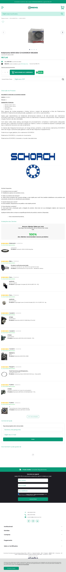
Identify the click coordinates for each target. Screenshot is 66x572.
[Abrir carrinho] (62, 7)
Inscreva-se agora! (33, 474)
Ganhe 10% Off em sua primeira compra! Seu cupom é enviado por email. (33, 476)
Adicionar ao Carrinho (24, 72)
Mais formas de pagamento (8, 67)
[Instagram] (33, 522)
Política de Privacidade (23, 564)
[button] (29, 49)
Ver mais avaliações (33, 416)
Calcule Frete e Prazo (7, 79)
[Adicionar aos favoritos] (3, 22)
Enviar (32, 439)
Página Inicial (4, 18)
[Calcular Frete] (63, 79)
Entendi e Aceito (11, 568)
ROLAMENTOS (14, 18)
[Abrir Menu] (2, 7)
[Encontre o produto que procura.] (62, 14)
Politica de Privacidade (39, 494)
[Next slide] (62, 32)
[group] (33, 470)
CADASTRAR (33, 499)
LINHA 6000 (22, 18)
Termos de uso (29, 494)
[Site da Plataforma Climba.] (33, 557)
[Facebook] (28, 522)
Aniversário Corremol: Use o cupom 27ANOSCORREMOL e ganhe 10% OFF (33, 1)
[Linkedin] (37, 522)
